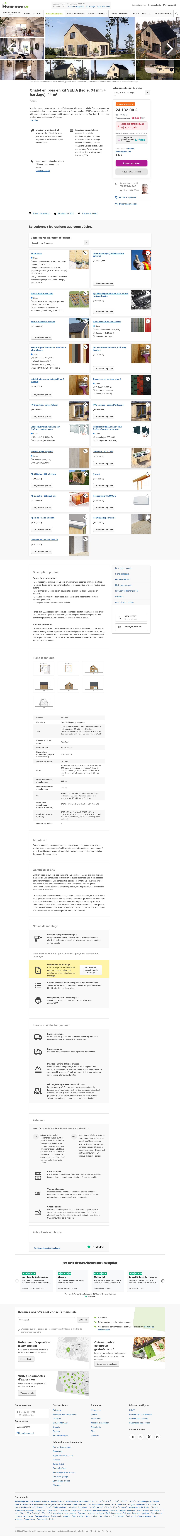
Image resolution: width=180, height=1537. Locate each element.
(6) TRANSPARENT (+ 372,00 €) (46, 368)
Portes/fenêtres (59, 1468)
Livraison (57, 1418)
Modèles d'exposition (100, 1423)
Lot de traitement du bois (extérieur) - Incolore (48, 380)
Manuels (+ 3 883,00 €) (105, 437)
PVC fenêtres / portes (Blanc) (44, 405)
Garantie (56, 1427)
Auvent (96, 474)
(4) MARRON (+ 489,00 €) (44, 365)
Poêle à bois (42, 1519)
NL (95, 1531)
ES (87, 1531)
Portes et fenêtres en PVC (64, 1472)
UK (75, 1531)
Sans (35, 258)
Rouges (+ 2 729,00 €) (105, 333)
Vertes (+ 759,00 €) (104, 387)
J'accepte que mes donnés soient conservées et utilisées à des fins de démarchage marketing (51, 1330)
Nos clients (96, 1427)
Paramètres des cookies (139, 1423)
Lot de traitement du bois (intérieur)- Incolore (109, 348)
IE (110, 1531)
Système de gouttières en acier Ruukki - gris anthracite (110, 294)
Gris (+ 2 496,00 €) (41, 463)
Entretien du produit (61, 1481)
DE (79, 1531)
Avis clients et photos (124, 602)
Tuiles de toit (58, 1464)
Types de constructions (63, 1455)
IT (83, 1531)
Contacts (95, 1435)
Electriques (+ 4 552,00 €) (44, 440)
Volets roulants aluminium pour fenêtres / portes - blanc (45, 428)
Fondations (57, 1451)
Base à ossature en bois (42, 293)
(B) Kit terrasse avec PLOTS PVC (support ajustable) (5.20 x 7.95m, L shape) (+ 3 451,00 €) (49, 270)
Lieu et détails (26, 1359)
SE (99, 1531)
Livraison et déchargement (126, 591)
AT (103, 1531)
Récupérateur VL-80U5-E (104, 496)
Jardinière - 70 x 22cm (103, 451)
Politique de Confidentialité (140, 1414)
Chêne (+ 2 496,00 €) (42, 459)
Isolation (56, 1460)
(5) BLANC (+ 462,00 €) (43, 358)
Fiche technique (122, 574)
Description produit (123, 568)
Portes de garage (60, 1476)
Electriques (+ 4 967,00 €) (106, 440)
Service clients (154, 5)
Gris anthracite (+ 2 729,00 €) (108, 329)
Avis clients (96, 1418)
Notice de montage (123, 585)
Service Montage (60, 1423)
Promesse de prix (60, 1435)
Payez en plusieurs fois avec (127, 139)
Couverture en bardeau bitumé (107, 379)
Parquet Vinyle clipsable (42, 451)
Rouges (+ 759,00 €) (104, 390)
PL (107, 1531)
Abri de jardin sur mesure (99, 1504)
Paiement (119, 596)
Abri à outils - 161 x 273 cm (43, 496)
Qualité (94, 1414)
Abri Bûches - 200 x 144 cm (43, 474)
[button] (43, 669)
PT (91, 1531)
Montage (56, 1485)
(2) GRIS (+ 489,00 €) (42, 361)
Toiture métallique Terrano (43, 322)
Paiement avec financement (65, 1414)
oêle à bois (132, 1516)
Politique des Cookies (138, 1418)
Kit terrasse (36, 253)
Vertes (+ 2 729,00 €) (104, 336)
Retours (56, 1431)
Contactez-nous (139, 5)
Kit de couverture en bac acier (107, 322)
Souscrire (83, 1320)
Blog (93, 1431)
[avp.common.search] (176, 13)
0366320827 (61, 7)
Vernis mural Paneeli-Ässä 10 (44, 540)
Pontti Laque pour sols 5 (104, 518)
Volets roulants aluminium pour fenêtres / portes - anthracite (107, 428)
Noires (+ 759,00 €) (104, 394)
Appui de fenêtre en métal (42, 518)
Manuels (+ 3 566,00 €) (43, 437)
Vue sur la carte (27, 1393)
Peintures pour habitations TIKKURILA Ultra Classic (49, 348)
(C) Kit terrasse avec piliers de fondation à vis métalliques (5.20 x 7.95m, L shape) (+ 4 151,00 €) (49, 279)
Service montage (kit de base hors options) (108, 254)
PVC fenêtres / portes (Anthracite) (108, 405)
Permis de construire (62, 1447)
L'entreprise (96, 1410)
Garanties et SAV (122, 579)
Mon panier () (169, 5)
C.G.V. (132, 1410)
